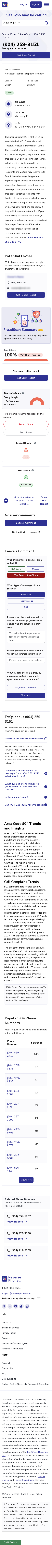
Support (6, 1363)
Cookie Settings (10, 1542)
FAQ (4, 1373)
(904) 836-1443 (13, 1169)
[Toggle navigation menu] (46, 4)
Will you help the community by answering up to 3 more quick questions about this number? (24, 676)
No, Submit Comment (26, 687)
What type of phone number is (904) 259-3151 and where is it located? (22, 786)
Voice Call (26, 594)
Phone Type (32, 80)
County (8, 80)
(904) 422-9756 (13, 1131)
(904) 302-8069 (13, 1156)
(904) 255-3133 (13, 1067)
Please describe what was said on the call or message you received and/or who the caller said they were (25, 622)
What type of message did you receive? (23, 587)
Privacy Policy (9, 1333)
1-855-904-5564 (11, 1288)
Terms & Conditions (24, 1480)
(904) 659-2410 (13, 1054)
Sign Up (36, 4)
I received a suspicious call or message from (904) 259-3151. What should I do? (22, 773)
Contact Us (7, 1368)
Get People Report (26, 295)
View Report (15, 1221)
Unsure (35, 569)
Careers (6, 1338)
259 (43, 34)
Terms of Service (10, 1327)
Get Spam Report (26, 55)
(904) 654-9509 (13, 1092)
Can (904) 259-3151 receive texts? (24, 804)
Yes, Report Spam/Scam (26, 575)
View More (26, 1179)
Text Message (26, 601)
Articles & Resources (12, 1348)
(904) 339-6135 (13, 1079)
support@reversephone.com (16, 1293)
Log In (23, 4)
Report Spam (26, 424)
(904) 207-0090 (13, 1105)
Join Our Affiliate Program (15, 1343)
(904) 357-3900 (13, 1118)
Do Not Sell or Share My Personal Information (25, 1384)
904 (36, 34)
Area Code (25, 34)
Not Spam (26, 432)
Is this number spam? (16, 797)
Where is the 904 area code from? (24, 738)
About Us (7, 1322)
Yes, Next (26, 695)
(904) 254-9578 (13, 1143)
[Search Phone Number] (46, 23)
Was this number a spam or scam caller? (24, 561)
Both (26, 607)
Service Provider (12, 69)
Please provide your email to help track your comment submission (25, 652)
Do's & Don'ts (9, 1378)
